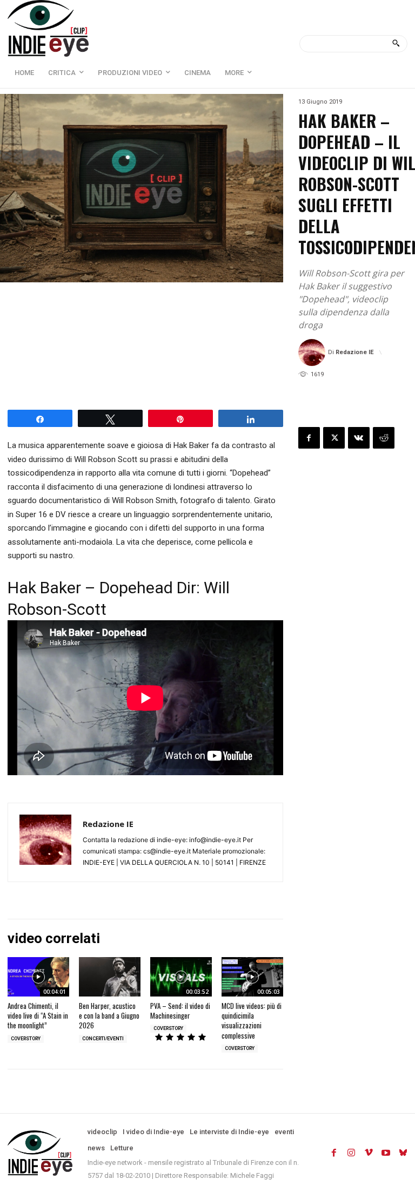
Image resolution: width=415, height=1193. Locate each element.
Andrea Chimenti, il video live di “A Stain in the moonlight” (38, 1015)
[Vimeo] (368, 1153)
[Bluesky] (403, 1153)
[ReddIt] (383, 438)
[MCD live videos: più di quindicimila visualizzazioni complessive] (252, 977)
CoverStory (26, 1038)
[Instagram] (351, 1153)
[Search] (395, 43)
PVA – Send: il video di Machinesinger (180, 1010)
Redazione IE (354, 352)
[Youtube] (385, 1153)
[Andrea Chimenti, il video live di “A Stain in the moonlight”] (38, 977)
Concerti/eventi (103, 1038)
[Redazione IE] (313, 352)
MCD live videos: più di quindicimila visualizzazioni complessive (252, 1020)
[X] (334, 438)
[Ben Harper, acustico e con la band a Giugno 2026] (109, 977)
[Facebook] (309, 438)
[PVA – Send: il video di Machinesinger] (181, 977)
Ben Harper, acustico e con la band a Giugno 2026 (109, 1015)
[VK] (359, 438)
